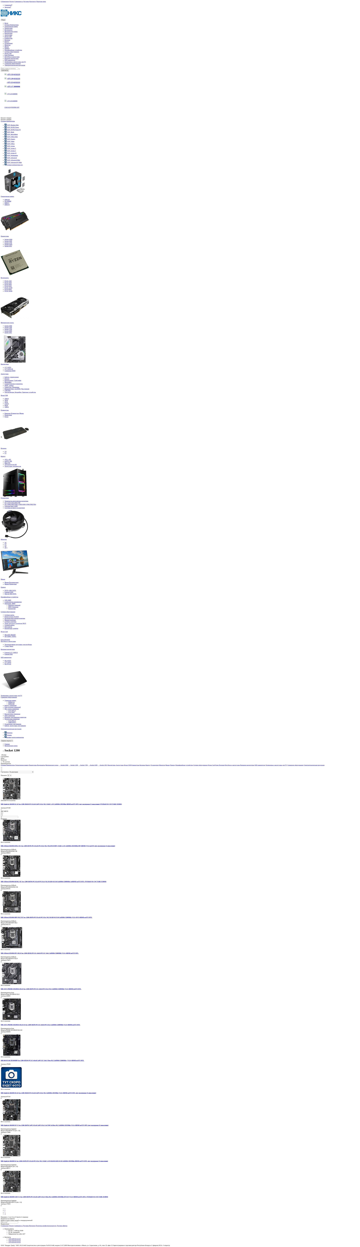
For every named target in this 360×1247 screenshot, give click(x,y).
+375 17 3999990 (13, 87)
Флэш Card (7, 53)
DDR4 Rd (11, 704)
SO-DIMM (7, 201)
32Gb (6, 402)
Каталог (6, 119)
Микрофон (7, 382)
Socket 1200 (8, 327)
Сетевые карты (9, 615)
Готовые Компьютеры (11, 25)
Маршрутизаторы (10, 620)
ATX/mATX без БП (10, 464)
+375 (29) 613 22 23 (14, 1239)
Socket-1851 (8, 246)
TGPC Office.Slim (12, 137)
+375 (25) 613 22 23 (14, 1242)
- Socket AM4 (63, 765)
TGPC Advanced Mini (13, 160)
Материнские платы (10, 31)
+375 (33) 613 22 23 (14, 1240)
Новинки (9, 733)
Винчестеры (8, 33)
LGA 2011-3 (12, 710)
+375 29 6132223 (13, 79)
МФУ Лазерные (13, 607)
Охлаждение (8, 43)
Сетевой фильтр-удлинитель (13, 384)
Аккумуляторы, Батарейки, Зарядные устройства (20, 392)
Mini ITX (7, 463)
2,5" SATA (7, 367)
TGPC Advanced (11, 158)
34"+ (6, 547)
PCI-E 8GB (8, 289)
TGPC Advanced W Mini (14, 162)
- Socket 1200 (73, 765)
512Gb (6, 403)
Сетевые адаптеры (10, 622)
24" (5, 542)
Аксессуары (8, 35)
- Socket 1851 (102, 765)
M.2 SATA (7, 660)
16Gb (6, 400)
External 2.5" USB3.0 (11, 652)
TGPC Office (10, 144)
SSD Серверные (9, 715)
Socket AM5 (8, 331)
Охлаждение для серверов (12, 724)
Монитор (7, 45)
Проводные (8, 415)
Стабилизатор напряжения (13, 602)
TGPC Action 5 (11, 151)
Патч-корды (8, 627)
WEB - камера (9, 385)
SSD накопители (9, 60)
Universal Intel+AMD (11, 506)
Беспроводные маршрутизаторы (14, 618)
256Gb (6, 398)
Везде (6, 23)
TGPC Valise (10, 141)
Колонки (7, 40)
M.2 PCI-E (7, 664)
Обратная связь (41, 1)
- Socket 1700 (83, 765)
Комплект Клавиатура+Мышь (14, 413)
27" (5, 544)
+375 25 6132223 (13, 82)
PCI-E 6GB (8, 286)
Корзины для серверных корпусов (15, 717)
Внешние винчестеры (11, 58)
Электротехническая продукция (14, 65)
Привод (6, 48)
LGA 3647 (11, 712)
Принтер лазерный (14, 605)
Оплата (11, 1)
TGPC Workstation (12, 155)
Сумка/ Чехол (8, 646)
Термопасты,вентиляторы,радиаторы (16, 501)
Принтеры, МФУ (9, 603)
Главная (7, 744)
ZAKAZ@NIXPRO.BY (11, 107)
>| (5, 1214)
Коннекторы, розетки (11, 628)
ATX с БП (7, 459)
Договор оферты (62, 1226)
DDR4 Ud (11, 702)
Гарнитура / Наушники (11, 387)
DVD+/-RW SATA (10, 590)
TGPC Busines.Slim (12, 125)
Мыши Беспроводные (11, 582)
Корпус (6, 41)
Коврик (6, 379)
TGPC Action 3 (11, 148)
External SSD (8, 654)
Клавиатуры (8, 38)
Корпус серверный (10, 705)
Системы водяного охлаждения (14, 508)
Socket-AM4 (8, 239)
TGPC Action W (11, 153)
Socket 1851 (8, 332)
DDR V (6, 203)
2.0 (5, 451)
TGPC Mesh (10, 132)
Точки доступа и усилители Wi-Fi (15, 623)
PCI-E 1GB (8, 281)
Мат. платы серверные (11, 709)
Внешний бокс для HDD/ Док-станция (16, 389)
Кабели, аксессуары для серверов (15, 726)
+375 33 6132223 (13, 75)
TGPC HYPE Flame (12, 127)
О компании (5, 1226)
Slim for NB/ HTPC (10, 594)
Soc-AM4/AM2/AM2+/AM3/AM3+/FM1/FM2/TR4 (20, 504)
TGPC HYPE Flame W (13, 130)
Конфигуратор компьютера (15, 737)
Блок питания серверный (12, 707)
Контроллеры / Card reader (12, 380)
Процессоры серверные (12, 719)
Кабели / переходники (11, 377)
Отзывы (9, 735)
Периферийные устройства (13, 50)
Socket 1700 (8, 329)
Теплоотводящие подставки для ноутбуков (18, 644)
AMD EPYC (12, 722)
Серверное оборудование (12, 63)
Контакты (32, 1)
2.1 (5, 453)
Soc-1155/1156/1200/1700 (12, 503)
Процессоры (8, 28)
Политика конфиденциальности (46, 1226)
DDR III (7, 199)
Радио (6, 417)
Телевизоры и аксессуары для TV (15, 62)
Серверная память (10, 700)
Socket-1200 (8, 241)
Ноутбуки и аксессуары (12, 57)
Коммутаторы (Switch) (11, 616)
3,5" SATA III (8, 369)
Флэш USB (8, 36)
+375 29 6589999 (12, 94)
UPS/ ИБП (7, 600)
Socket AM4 (8, 326)
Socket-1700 (8, 243)
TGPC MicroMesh (12, 134)
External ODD (8, 592)
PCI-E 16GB (8, 291)
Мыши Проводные (10, 584)
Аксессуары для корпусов (12, 466)
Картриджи (12, 608)
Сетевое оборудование (11, 52)
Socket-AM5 (8, 244)
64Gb (6, 405)
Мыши (6, 47)
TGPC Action (10, 146)
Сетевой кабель (9, 625)
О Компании (5, 1)
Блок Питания (9, 55)
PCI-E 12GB (8, 287)
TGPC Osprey (10, 139)
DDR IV (7, 204)
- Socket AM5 (93, 765)
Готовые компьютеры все (14, 165)
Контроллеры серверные (12, 714)
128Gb (6, 407)
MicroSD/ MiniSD (10, 635)
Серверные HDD (9, 371)
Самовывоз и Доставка (21, 1)
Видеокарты (8, 30)
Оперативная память (11, 26)
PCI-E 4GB (8, 284)
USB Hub (7, 390)
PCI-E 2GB (8, 282)
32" (5, 546)
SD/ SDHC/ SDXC (10, 636)
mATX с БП (8, 461)
